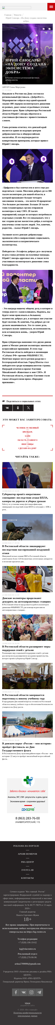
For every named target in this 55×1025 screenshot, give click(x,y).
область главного (27, 440)
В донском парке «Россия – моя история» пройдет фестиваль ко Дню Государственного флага (26, 747)
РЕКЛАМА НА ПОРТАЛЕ (26, 846)
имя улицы (27, 444)
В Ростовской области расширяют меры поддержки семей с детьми (26, 648)
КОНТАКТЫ (27, 878)
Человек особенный (27, 428)
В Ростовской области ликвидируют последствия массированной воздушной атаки (26, 550)
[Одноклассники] (18, 408)
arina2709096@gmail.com (27, 964)
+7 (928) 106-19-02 (27, 942)
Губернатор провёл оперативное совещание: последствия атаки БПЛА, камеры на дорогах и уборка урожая (25, 498)
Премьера (28, 432)
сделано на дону (27, 448)
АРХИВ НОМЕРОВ (27, 854)
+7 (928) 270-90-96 (27, 957)
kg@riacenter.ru (27, 949)
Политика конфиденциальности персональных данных (27, 1014)
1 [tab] (27, 457)
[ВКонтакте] (7, 408)
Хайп (27, 436)
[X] (28, 408)
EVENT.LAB (28, 870)
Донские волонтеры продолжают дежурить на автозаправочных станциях (26, 600)
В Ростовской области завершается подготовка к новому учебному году (23, 697)
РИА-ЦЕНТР (27, 862)
